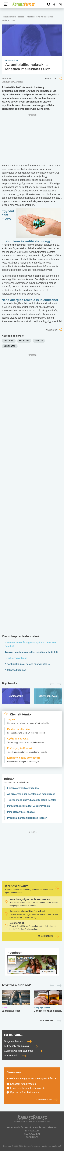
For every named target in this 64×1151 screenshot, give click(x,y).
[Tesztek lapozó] (32, 985)
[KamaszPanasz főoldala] (23, 4)
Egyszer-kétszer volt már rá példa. (28, 1088)
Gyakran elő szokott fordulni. (25, 1092)
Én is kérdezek (45, 936)
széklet (39, 341)
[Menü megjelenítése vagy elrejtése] (6, 4)
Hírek (11, 17)
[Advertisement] (32, 494)
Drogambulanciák (13, 1041)
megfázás (24, 341)
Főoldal (5, 17)
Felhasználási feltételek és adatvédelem (32, 1127)
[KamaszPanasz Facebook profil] (32, 964)
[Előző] (51, 684)
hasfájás (9, 341)
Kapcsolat (32, 1137)
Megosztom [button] (50, 79)
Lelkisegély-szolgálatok (16, 1046)
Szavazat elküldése (44, 1100)
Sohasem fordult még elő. (23, 1084)
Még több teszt (47, 1021)
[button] (54, 4)
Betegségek (20, 17)
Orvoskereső (11, 1055)
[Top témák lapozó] (32, 684)
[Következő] (58, 684)
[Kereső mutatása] (49, 4)
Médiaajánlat (32, 1134)
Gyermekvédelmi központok (19, 1051)
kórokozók (9, 346)
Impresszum (32, 1131)
